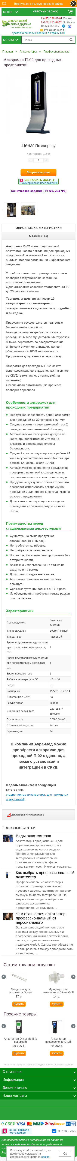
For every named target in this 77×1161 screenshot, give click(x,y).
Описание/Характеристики (39, 228)
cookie (45, 1156)
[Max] (69, 26)
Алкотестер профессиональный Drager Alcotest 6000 (58, 1041)
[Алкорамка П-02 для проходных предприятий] (38, 133)
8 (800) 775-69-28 (51, 22)
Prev (3, 977)
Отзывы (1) (38, 235)
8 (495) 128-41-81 (51, 18)
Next (37, 210)
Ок (65, 1153)
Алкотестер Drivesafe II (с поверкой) (20, 1040)
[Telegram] (63, 26)
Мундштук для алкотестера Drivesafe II (58, 991)
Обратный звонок (45, 11)
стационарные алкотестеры (25, 794)
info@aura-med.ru (54, 30)
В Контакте (54, 1131)
